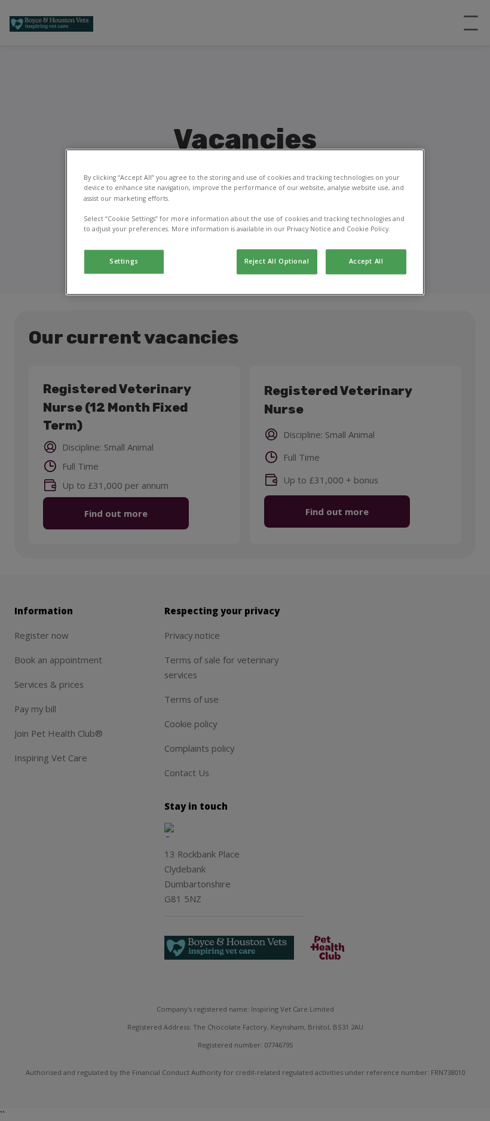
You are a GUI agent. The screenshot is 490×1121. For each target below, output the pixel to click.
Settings (124, 261)
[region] (245, 222)
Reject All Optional (277, 261)
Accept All (366, 261)
